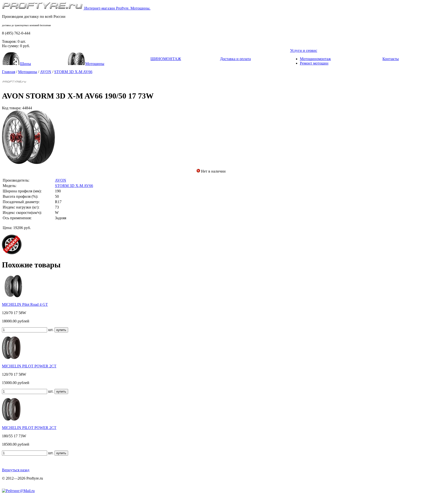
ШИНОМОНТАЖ (165, 59)
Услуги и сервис (303, 50)
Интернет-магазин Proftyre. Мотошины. (116, 8)
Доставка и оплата (235, 59)
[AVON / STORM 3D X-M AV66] (29, 163)
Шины (25, 64)
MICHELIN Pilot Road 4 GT (25, 304)
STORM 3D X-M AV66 (73, 72)
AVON (45, 72)
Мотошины (94, 64)
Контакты (390, 59)
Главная (8, 72)
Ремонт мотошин (314, 63)
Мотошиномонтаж (315, 59)
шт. (50, 330)
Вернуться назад (15, 470)
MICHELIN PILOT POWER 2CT (29, 366)
